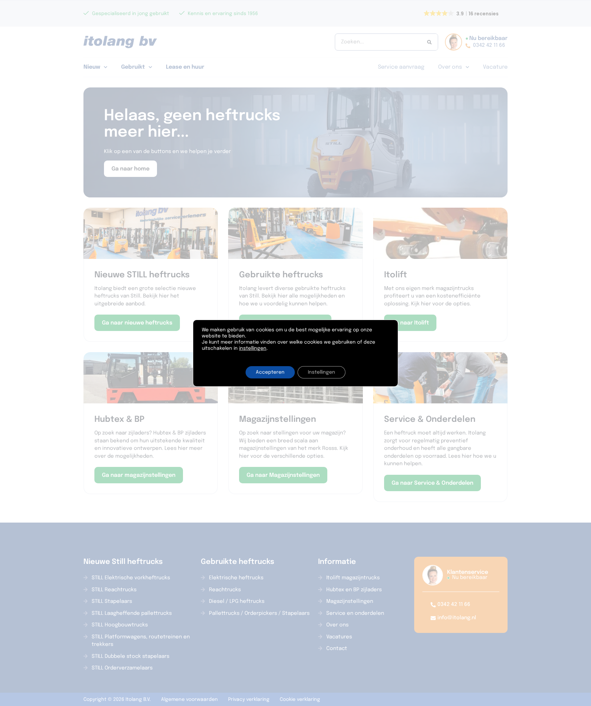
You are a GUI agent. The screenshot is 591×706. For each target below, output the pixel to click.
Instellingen (321, 372)
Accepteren (270, 372)
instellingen (252, 348)
